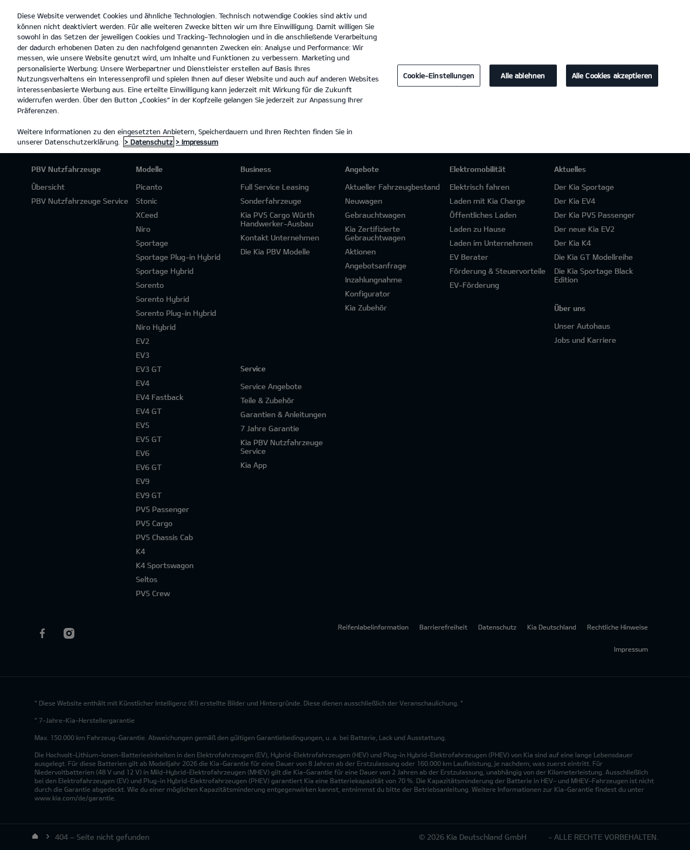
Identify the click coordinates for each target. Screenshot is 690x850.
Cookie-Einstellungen (438, 75)
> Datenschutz (149, 141)
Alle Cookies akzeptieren (612, 75)
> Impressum (197, 141)
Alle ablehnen (523, 75)
